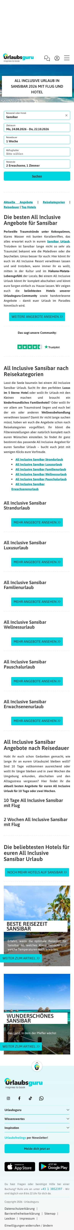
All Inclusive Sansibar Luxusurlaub (39, 464)
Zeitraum (10, 125)
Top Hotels (28, 207)
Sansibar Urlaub (58, 241)
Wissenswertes (15, 1119)
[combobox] (37, 115)
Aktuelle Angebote (18, 202)
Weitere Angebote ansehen (35, 317)
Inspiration (12, 1127)
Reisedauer (11, 137)
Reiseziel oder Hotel (16, 113)
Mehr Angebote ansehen (35, 522)
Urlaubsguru (13, 1110)
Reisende (10, 162)
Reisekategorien (54, 202)
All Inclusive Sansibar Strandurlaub (39, 459)
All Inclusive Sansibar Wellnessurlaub (41, 474)
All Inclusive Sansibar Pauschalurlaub (41, 479)
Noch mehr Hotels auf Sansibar (35, 872)
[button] (37, 176)
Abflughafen (12, 150)
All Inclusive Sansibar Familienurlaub (41, 469)
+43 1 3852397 (52, 1189)
